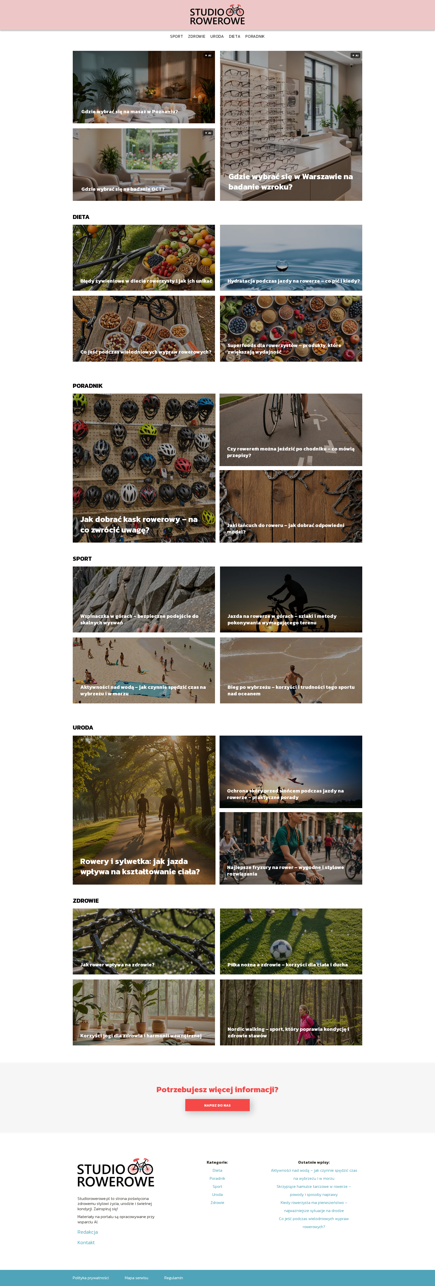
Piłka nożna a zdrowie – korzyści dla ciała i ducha (288, 964)
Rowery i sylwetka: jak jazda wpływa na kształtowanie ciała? (140, 866)
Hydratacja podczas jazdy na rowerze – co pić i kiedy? (294, 281)
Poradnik (255, 36)
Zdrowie (196, 36)
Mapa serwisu (136, 1278)
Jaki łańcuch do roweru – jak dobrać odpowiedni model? (285, 528)
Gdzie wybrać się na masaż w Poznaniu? (129, 111)
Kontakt (86, 1242)
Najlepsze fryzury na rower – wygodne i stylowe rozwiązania (285, 870)
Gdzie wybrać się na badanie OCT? (123, 189)
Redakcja (88, 1232)
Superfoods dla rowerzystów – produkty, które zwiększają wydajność (284, 348)
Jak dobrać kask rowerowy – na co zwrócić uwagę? (139, 524)
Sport (176, 36)
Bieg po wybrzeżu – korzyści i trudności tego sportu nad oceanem (291, 690)
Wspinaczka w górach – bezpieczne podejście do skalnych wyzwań (139, 619)
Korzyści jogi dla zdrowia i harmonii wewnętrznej (141, 1035)
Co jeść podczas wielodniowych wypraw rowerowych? (145, 352)
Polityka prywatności (91, 1278)
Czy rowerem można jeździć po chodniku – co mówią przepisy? (290, 452)
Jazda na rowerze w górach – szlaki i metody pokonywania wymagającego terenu (282, 619)
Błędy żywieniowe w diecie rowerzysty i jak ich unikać (146, 281)
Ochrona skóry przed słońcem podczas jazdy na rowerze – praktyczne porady (285, 794)
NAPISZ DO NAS (217, 1105)
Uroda (217, 36)
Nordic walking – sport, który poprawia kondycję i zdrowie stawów (288, 1032)
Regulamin (173, 1278)
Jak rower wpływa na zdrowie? (117, 964)
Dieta (235, 36)
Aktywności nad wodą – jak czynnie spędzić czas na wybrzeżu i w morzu (143, 690)
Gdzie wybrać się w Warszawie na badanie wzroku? (291, 181)
